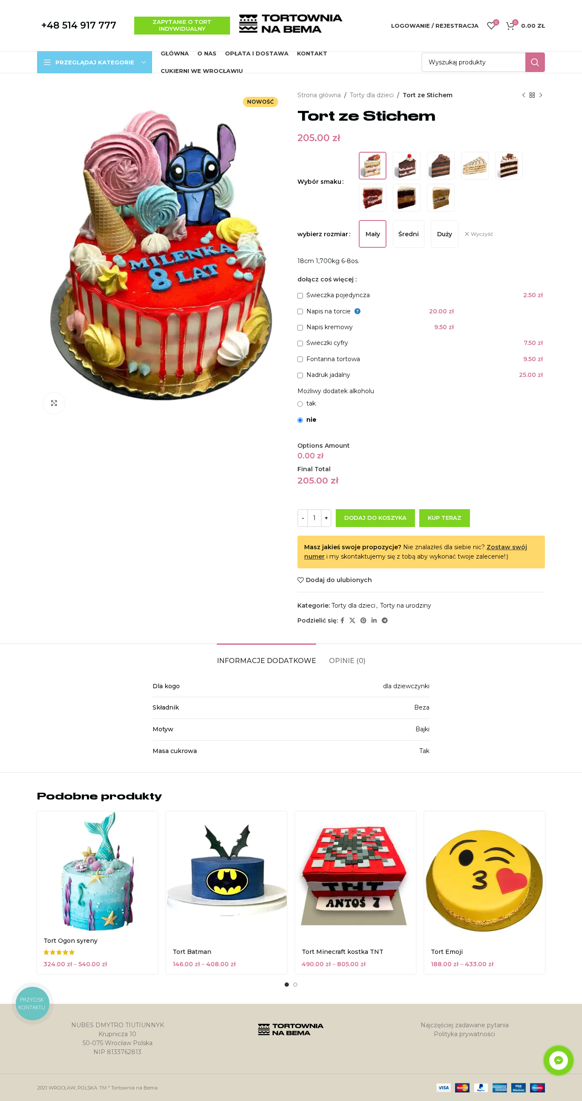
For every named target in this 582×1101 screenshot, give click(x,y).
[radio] (372, 166)
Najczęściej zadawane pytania (465, 1025)
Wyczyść (482, 234)
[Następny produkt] (540, 95)
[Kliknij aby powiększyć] (54, 403)
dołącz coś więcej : (327, 279)
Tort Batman (192, 952)
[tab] (266, 656)
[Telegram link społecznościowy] (384, 620)
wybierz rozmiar (322, 234)
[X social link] (352, 620)
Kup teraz (444, 517)
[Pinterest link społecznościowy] (363, 620)
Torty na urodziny (405, 605)
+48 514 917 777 (78, 25)
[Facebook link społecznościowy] (342, 620)
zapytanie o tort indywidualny (182, 25)
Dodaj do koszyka (375, 517)
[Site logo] (291, 25)
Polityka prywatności (464, 1034)
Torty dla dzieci (372, 95)
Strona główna (319, 95)
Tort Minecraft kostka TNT (342, 952)
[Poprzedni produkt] (523, 95)
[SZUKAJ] (535, 62)
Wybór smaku (319, 181)
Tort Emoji (447, 952)
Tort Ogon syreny (70, 941)
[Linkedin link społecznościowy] (374, 620)
